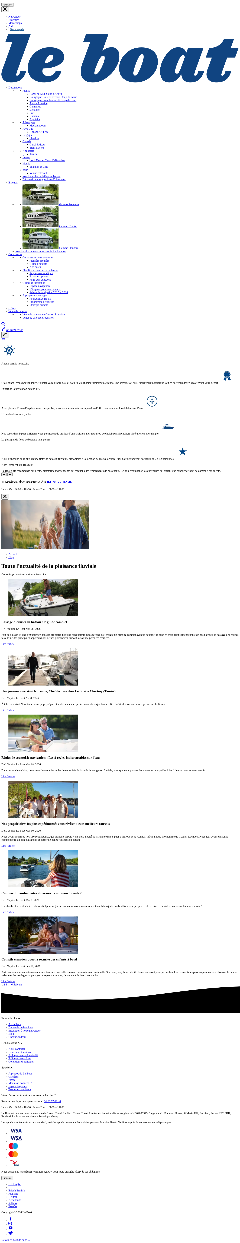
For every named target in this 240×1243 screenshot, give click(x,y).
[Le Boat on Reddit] (10, 1233)
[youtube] (10, 1229)
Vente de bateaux (17, 311)
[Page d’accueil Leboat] (120, 81)
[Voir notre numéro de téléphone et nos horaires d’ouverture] (4, 335)
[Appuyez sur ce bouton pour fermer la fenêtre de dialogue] (4, 497)
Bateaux (13, 182)
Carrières (13, 1076)
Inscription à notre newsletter (24, 1030)
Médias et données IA (20, 1083)
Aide (11, 26)
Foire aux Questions (19, 1052)
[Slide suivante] (10, 474)
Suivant (17, 984)
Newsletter (14, 16)
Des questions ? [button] (10, 1042)
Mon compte (15, 22)
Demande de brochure (20, 1027)
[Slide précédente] (4, 474)
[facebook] (10, 1220)
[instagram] (10, 1224)
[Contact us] (3, 341)
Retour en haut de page (14, 1239)
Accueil (12, 554)
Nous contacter (16, 1048)
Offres (11, 308)
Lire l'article (8, 643)
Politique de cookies (19, 1058)
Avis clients (14, 1024)
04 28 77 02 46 (59, 482)
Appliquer (7, 4)
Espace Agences (17, 1086)
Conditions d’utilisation (21, 1061)
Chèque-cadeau (17, 1036)
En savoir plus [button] (9, 1018)
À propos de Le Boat (20, 1073)
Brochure (13, 19)
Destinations (15, 87)
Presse (11, 1079)
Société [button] (5, 1067)
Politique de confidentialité (23, 1055)
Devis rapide (17, 29)
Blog (11, 557)
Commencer (15, 254)
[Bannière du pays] (4, 9)
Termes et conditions (19, 1089)
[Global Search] (3, 325)
